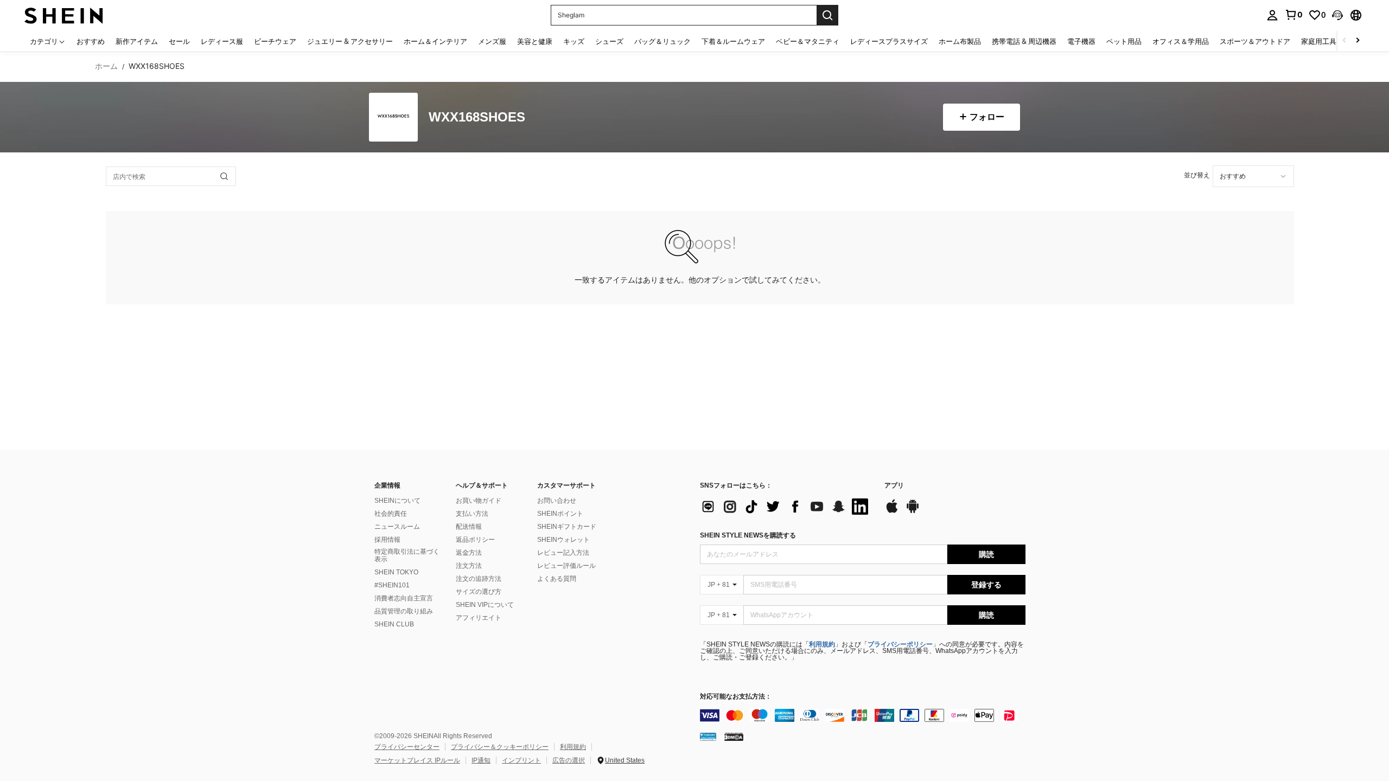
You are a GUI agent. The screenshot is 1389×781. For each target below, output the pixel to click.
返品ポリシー (475, 539)
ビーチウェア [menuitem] (275, 41)
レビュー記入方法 (563, 552)
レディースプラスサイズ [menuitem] (889, 41)
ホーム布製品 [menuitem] (960, 41)
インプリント (521, 760)
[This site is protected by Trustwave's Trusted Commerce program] (708, 736)
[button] (1337, 15)
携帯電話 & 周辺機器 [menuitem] (1024, 41)
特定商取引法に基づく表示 (406, 555)
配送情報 (469, 526)
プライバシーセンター (406, 747)
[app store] (892, 511)
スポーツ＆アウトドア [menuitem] (1255, 41)
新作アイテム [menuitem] (137, 41)
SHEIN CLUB (394, 624)
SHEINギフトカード (566, 526)
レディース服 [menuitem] (222, 41)
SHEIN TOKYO (396, 572)
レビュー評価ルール (566, 565)
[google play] (912, 511)
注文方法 (469, 565)
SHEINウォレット (563, 539)
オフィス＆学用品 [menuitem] (1180, 41)
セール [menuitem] (179, 41)
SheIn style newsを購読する (748, 535)
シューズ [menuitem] (609, 41)
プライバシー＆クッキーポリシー (500, 747)
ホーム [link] (106, 66)
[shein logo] (63, 15)
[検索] (827, 15)
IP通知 (481, 760)
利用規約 (822, 644)
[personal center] (1272, 15)
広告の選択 (568, 760)
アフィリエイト (478, 618)
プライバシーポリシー (900, 644)
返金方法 (469, 552)
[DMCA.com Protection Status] (733, 736)
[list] (787, 506)
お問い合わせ (556, 500)
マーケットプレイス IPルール (417, 760)
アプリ (894, 485)
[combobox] (1253, 176)
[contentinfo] (862, 715)
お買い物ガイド (478, 500)
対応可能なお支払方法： (736, 696)
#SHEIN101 (392, 585)
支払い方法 (472, 513)
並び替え (1197, 175)
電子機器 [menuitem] (1081, 41)
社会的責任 (390, 513)
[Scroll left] (1344, 41)
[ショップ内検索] (224, 176)
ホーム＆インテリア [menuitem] (435, 41)
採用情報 (387, 539)
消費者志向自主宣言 (403, 598)
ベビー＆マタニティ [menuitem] (807, 41)
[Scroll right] (1357, 41)
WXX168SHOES (477, 117)
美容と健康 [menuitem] (534, 41)
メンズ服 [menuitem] (492, 41)
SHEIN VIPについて (485, 605)
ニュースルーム (397, 526)
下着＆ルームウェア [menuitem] (733, 41)
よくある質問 (556, 578)
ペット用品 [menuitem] (1124, 41)
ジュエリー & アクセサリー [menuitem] (350, 41)
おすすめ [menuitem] (91, 41)
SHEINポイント (560, 513)
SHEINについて (397, 500)
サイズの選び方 (478, 592)
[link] (1293, 14)
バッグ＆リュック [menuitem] (662, 41)
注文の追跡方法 (478, 578)
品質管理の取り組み (403, 611)
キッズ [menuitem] (573, 41)
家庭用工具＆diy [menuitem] (1327, 41)
